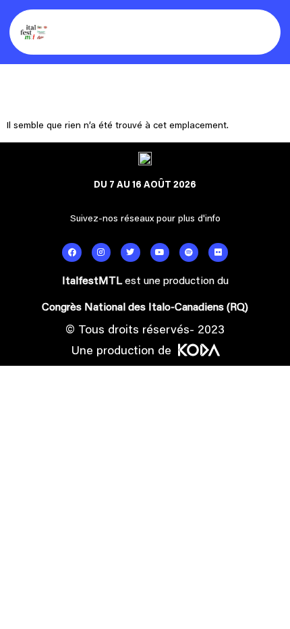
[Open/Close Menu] (261, 32)
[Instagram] (101, 252)
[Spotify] (188, 252)
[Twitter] (130, 252)
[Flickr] (217, 252)
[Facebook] (71, 252)
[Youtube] (159, 252)
